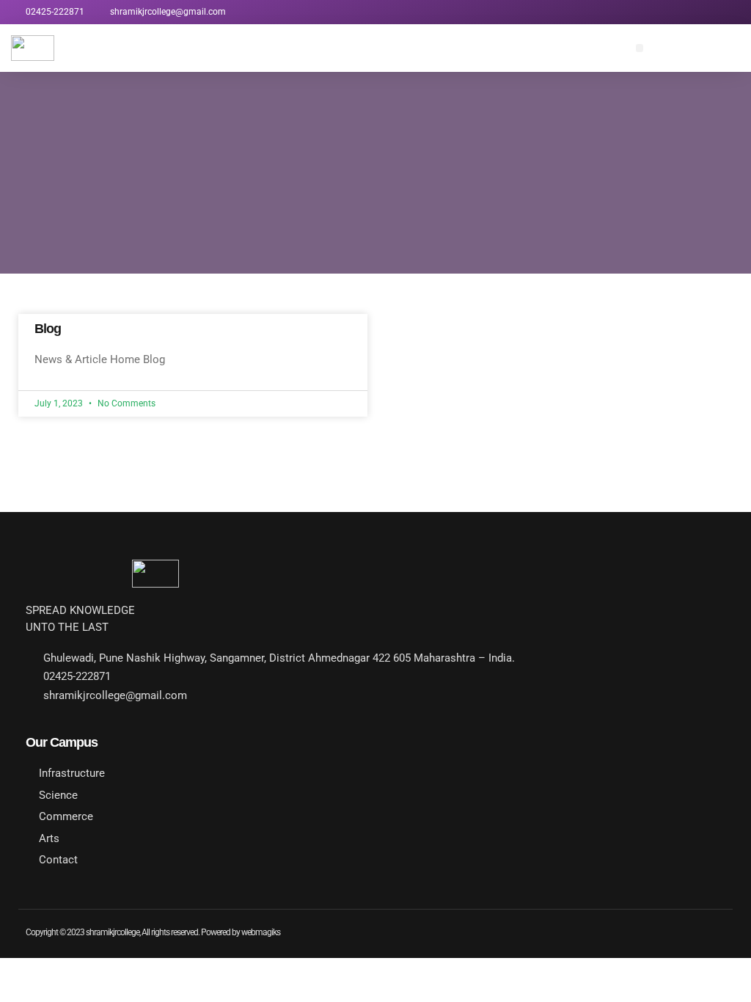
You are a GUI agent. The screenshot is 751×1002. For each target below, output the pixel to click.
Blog (47, 328)
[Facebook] (664, 12)
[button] (640, 48)
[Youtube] (640, 12)
